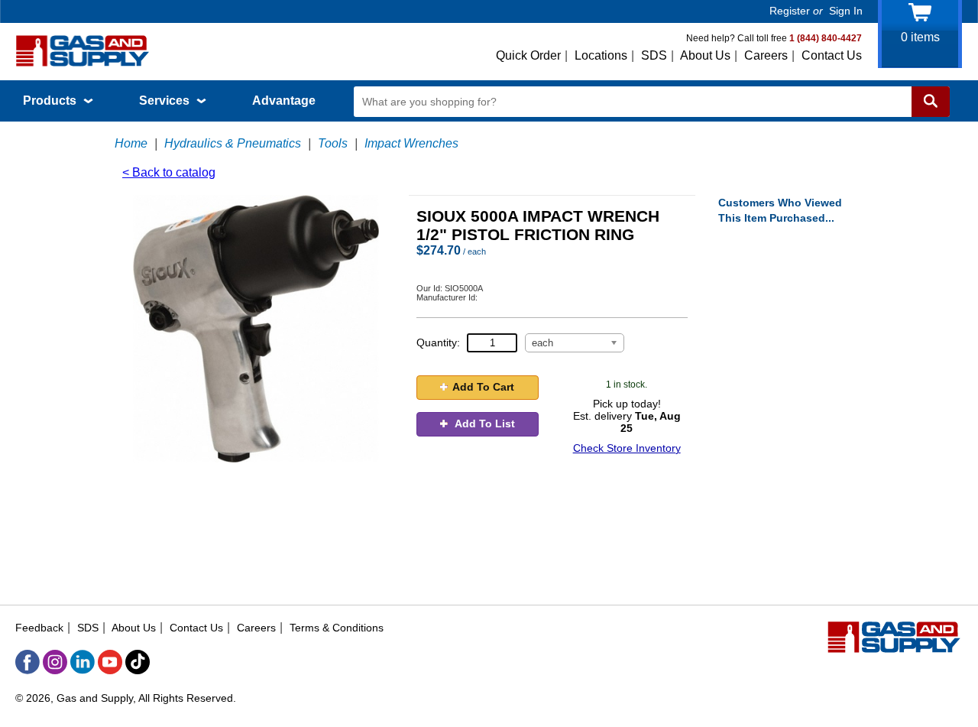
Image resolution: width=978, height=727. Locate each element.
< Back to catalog (168, 172)
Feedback (39, 628)
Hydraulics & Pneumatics (232, 143)
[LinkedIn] (82, 662)
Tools (333, 143)
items (920, 37)
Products (51, 100)
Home (131, 143)
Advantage (284, 100)
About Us (705, 55)
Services (166, 100)
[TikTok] (137, 662)
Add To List (483, 423)
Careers (766, 55)
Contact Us (832, 55)
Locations (601, 55)
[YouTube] (110, 662)
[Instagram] (55, 662)
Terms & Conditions (337, 628)
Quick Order (528, 55)
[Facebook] (27, 662)
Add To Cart (483, 387)
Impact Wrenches (411, 143)
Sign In (846, 11)
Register (789, 11)
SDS (654, 55)
